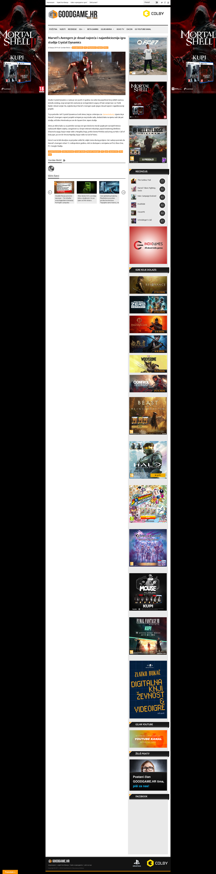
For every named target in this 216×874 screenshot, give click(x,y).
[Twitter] (162, 3)
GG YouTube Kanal (143, 29)
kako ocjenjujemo (76, 865)
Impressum (50, 2)
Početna (53, 29)
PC (85, 47)
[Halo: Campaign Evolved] (132, 196)
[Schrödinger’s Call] (132, 220)
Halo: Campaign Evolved (147, 196)
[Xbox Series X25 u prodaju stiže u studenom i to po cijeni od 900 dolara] (87, 187)
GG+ (80, 29)
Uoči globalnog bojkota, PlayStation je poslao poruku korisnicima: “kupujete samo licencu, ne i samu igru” (109, 200)
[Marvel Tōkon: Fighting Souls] (132, 188)
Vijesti (63, 29)
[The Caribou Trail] (132, 180)
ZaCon (129, 29)
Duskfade (141, 204)
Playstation (92, 47)
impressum (52, 865)
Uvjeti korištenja (62, 2)
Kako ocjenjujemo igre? (79, 2)
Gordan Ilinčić (65, 47)
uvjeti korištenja (63, 865)
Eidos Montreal (67, 151)
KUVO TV (120, 29)
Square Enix (113, 151)
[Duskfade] (132, 204)
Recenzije (72, 29)
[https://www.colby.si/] (139, 17)
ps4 (106, 151)
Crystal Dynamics (55, 151)
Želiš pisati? (94, 2)
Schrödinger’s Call (145, 220)
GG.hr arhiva (106, 29)
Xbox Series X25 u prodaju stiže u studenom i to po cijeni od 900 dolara (87, 198)
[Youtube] (168, 3)
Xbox (106, 47)
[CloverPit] (132, 212)
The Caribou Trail (144, 180)
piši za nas (88, 865)
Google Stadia (78, 47)
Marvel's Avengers (93, 151)
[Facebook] (165, 3)
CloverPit (141, 212)
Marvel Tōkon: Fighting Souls (146, 189)
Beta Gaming (92, 29)
